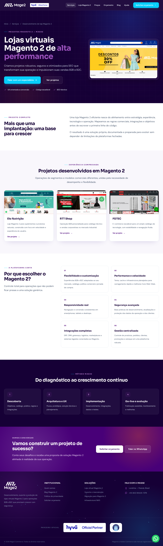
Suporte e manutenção (94, 492)
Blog (119, 5)
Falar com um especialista (21, 80)
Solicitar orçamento (144, 5)
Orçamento (108, 5)
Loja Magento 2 (84, 5)
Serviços (70, 5)
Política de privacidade (53, 496)
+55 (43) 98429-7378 (138, 493)
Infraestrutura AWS (92, 500)
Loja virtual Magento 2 (94, 488)
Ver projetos (52, 80)
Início (6, 24)
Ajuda (126, 5)
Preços (97, 5)
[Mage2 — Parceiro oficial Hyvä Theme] (39, 5)
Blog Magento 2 (50, 492)
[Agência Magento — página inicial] (15, 5)
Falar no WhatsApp (137, 449)
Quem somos (49, 488)
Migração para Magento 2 (95, 496)
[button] (155, 538)
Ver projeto (13, 236)
